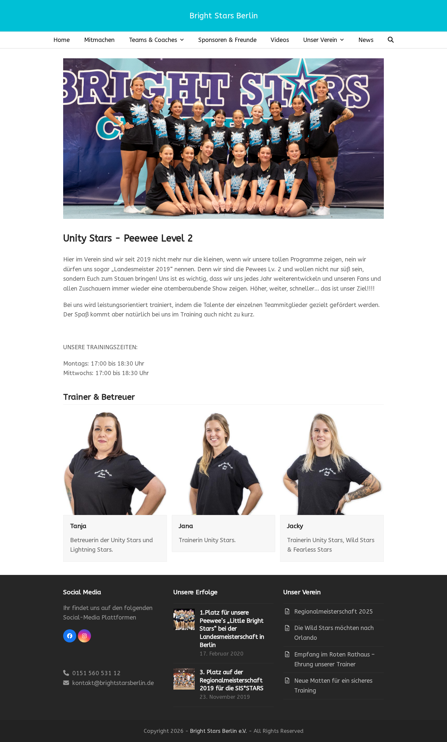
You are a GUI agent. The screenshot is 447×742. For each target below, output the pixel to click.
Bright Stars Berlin (223, 15)
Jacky (295, 526)
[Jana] (224, 462)
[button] (390, 40)
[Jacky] (332, 462)
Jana (186, 526)
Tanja (78, 526)
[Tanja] (115, 462)
